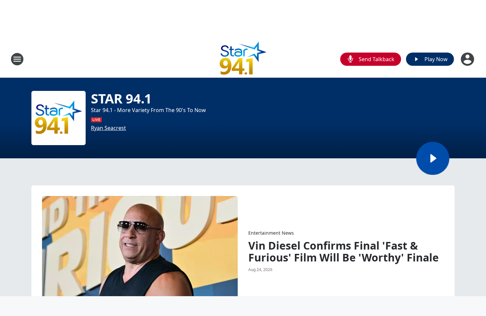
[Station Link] (243, 59)
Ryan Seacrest (108, 128)
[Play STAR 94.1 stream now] (58, 118)
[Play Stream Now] (432, 158)
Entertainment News (271, 233)
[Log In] (468, 59)
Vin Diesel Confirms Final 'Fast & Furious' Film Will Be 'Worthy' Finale (343, 251)
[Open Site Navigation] (17, 59)
